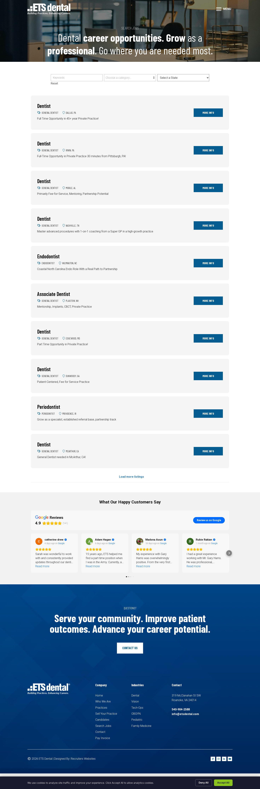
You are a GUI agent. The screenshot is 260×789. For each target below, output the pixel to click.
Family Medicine (141, 726)
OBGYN (136, 713)
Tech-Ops (137, 707)
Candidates (102, 719)
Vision (135, 701)
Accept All (223, 782)
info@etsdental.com (185, 714)
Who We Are (103, 701)
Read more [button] (42, 566)
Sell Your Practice (106, 713)
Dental (135, 695)
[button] (31, 553)
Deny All (204, 782)
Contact (100, 732)
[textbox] (130, 77)
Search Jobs (103, 726)
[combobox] (130, 77)
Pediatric (136, 719)
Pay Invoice (102, 738)
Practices (101, 707)
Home (99, 695)
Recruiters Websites (83, 758)
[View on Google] (38, 541)
